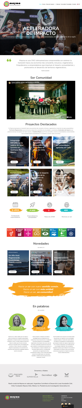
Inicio (40, 4)
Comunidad (63, 4)
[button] (41, 32)
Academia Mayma (47, 400)
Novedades (68, 4)
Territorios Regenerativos (48, 397)
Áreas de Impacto (50, 4)
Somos (43, 4)
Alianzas (58, 4)
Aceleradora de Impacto (48, 399)
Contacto (74, 4)
